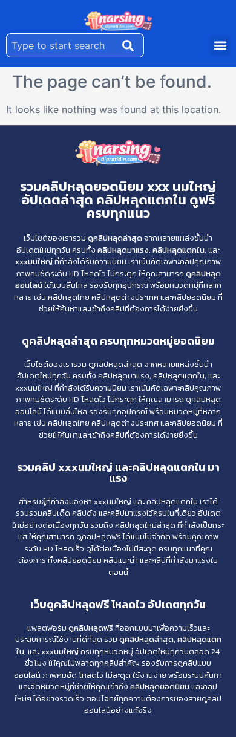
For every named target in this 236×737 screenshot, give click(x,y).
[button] (220, 46)
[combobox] (61, 45)
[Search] (130, 45)
